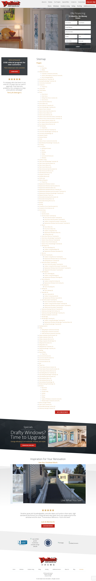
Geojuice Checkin (43, 135)
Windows (56, 6)
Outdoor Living (65, 6)
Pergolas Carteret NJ (44, 174)
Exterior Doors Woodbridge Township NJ (52, 243)
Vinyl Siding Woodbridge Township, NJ (48, 374)
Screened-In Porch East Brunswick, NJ (48, 206)
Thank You (44, 86)
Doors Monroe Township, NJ (46, 105)
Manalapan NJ (45, 245)
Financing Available (28, 445)
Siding (73, 6)
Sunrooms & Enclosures (47, 156)
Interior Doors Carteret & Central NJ (48, 141)
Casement (44, 389)
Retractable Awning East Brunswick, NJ (48, 197)
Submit (78, 46)
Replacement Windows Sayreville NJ (53, 298)
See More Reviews (48, 526)
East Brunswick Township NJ (49, 215)
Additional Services (89, 6)
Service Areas (81, 2)
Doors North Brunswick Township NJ (53, 264)
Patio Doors (45, 96)
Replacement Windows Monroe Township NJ (55, 258)
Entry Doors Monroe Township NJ (50, 236)
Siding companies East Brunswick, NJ (48, 335)
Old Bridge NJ (45, 271)
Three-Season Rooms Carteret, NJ (47, 367)
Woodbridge (45, 316)
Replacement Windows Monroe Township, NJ (50, 189)
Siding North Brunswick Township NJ (53, 270)
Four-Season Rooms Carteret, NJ (47, 120)
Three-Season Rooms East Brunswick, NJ (49, 369)
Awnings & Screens (46, 148)
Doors (49, 6)
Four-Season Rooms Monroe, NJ (47, 124)
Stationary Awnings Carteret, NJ (47, 408)
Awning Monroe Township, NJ (46, 79)
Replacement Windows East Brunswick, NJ (49, 186)
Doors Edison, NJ (43, 103)
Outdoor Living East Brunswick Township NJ (55, 221)
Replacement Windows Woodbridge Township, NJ (51, 193)
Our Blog (41, 144)
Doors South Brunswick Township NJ (53, 301)
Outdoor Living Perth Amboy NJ (52, 281)
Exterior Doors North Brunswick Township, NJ (50, 116)
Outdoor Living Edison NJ (50, 230)
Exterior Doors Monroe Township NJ (51, 240)
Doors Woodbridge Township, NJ (47, 107)
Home (40, 139)
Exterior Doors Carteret (45, 109)
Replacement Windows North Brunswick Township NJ (57, 268)
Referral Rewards (43, 180)
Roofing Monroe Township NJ (51, 260)
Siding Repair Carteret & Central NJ (50, 329)
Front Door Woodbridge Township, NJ (48, 131)
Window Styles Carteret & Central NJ (50, 400)
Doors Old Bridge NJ (49, 273)
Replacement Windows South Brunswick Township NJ (57, 305)
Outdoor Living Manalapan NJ (51, 249)
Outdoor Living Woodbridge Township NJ (54, 320)
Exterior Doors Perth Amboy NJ (49, 242)
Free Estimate (42, 126)
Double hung (45, 391)
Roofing (79, 6)
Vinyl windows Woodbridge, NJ (46, 382)
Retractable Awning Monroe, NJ (47, 200)
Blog (74, 569)
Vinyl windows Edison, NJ (45, 378)
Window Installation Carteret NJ (49, 314)
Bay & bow (44, 387)
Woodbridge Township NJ (48, 318)
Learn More (14, 71)
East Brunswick (45, 214)
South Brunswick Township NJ (49, 299)
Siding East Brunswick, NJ (45, 343)
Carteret (44, 212)
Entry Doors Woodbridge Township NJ (51, 238)
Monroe (44, 253)
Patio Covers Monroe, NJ (45, 167)
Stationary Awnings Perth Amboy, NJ (51, 311)
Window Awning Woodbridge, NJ (47, 384)
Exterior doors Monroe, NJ (45, 114)
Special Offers (65, 2)
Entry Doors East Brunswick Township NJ (54, 219)
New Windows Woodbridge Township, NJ (49, 143)
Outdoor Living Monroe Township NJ (53, 257)
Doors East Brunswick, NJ (45, 101)
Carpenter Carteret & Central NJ (49, 73)
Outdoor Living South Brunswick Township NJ (55, 303)
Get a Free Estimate (62, 412)
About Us (44, 2)
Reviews (50, 2)
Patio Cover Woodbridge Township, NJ (48, 161)
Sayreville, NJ (45, 292)
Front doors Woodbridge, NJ (46, 133)
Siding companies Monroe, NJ (46, 339)
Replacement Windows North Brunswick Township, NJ (52, 191)
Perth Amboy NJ (46, 279)
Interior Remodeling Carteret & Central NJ (52, 75)
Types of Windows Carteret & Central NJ (51, 399)
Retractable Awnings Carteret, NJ (47, 406)
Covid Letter (42, 88)
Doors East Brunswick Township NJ (53, 217)
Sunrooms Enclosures (44, 359)
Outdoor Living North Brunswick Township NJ (55, 266)
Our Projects (57, 2)
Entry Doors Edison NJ (49, 228)
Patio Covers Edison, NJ (45, 165)
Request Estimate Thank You (46, 195)
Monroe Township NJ (47, 255)
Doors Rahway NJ (48, 290)
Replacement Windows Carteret (47, 184)
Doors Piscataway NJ (49, 286)
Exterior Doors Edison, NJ (45, 113)
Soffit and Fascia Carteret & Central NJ (51, 333)
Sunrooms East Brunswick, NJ (46, 357)
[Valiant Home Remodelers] (11, 4)
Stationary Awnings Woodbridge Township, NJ (53, 313)
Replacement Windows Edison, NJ (47, 187)
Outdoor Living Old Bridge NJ (51, 275)
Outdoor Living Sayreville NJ (51, 296)
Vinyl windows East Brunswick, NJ (47, 376)
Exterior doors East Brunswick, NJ (47, 111)
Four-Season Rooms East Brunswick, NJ (48, 122)
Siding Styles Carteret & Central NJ (50, 331)
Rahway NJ (44, 288)
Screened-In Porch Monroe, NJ (46, 208)
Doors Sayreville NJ (49, 294)
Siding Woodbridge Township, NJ (47, 348)
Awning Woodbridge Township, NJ (47, 81)
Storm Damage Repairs (47, 77)
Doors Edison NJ (48, 227)
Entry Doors (45, 94)
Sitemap (41, 350)
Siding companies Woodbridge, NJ (47, 341)
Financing (44, 68)
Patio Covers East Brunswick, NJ (47, 163)
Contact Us (73, 2)
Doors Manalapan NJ (49, 247)
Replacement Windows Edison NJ (52, 232)
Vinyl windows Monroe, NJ (45, 380)
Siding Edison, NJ (43, 344)
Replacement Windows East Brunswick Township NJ (57, 223)
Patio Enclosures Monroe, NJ (46, 171)
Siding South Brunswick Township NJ (53, 307)
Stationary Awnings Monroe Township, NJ (52, 309)
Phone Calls (42, 178)
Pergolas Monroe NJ (44, 176)
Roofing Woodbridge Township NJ (52, 324)
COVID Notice (42, 90)
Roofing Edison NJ (48, 234)
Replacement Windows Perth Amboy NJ (53, 283)
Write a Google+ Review (45, 402)
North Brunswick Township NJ (49, 262)
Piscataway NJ (45, 285)
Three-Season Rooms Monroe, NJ (47, 371)
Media (43, 70)
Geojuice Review (43, 137)
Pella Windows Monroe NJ (45, 172)
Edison (43, 225)
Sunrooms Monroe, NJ (44, 361)
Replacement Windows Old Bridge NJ (53, 277)
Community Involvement (45, 83)
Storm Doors (45, 99)
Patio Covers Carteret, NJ (45, 404)
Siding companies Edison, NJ (46, 337)
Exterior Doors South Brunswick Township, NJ (50, 118)
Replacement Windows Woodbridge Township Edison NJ (58, 322)
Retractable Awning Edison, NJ (46, 199)
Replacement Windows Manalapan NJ (53, 251)
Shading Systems (43, 326)
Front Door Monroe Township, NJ (47, 129)
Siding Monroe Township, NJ (46, 346)
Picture (43, 395)
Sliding (43, 397)
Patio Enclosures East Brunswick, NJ (48, 169)
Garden (43, 393)
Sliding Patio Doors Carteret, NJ (49, 98)
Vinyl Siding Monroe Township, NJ (47, 372)
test (40, 363)
